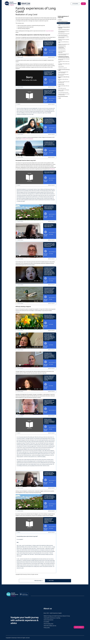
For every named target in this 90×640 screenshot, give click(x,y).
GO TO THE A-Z (78, 627)
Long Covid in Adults (49, 30)
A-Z (83, 3)
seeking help (52, 169)
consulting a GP (24, 138)
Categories (75, 3)
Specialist (31, 138)
